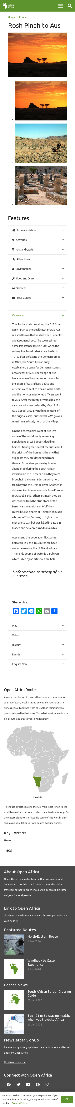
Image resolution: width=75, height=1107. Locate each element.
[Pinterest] (37, 1084)
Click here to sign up (15, 1062)
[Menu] (60, 6)
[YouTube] (28, 1084)
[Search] (69, 6)
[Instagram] (47, 1084)
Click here (9, 915)
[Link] (8, 6)
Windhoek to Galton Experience (42, 962)
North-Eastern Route (43, 936)
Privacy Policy (19, 1103)
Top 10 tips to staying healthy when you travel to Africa (49, 1017)
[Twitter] (18, 1084)
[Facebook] (9, 1084)
